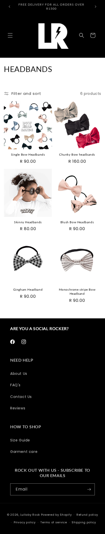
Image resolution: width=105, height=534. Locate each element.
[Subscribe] (89, 489)
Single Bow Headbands (28, 154)
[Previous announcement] (9, 6)
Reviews (17, 408)
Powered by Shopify (56, 515)
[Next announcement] (95, 6)
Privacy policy (25, 522)
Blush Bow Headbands (77, 222)
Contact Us (21, 396)
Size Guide (20, 440)
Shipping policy (84, 522)
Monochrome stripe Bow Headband (77, 291)
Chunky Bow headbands (77, 154)
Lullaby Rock (30, 515)
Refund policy (87, 515)
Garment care (23, 451)
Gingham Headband (28, 289)
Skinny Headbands (28, 222)
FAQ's (15, 385)
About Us (18, 373)
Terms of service (53, 522)
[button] (10, 35)
